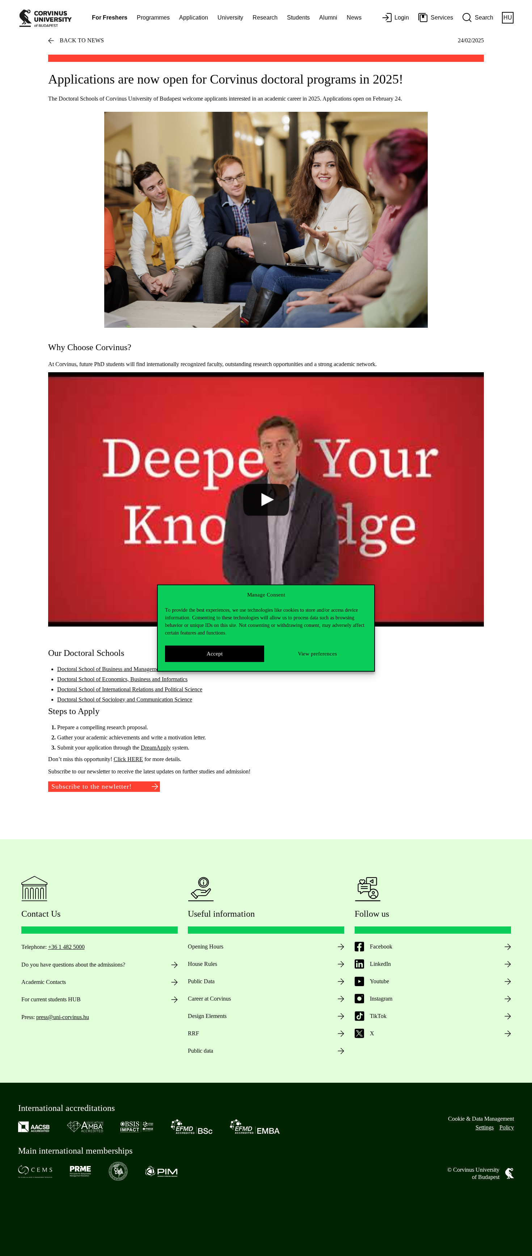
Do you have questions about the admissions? (73, 965)
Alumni (328, 17)
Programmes (153, 17)
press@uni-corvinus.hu (62, 1017)
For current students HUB (51, 999)
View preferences (317, 654)
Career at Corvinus (209, 999)
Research (265, 17)
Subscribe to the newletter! (91, 786)
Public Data (201, 981)
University (230, 17)
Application (193, 17)
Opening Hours (205, 946)
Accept (215, 654)
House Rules (202, 964)
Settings (485, 1127)
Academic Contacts (43, 982)
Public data (200, 1051)
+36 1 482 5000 (66, 947)
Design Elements (207, 1016)
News (354, 17)
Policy (506, 1127)
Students (298, 17)
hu (507, 17)
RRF (193, 1033)
